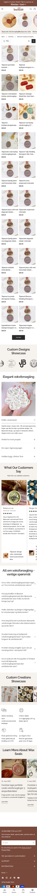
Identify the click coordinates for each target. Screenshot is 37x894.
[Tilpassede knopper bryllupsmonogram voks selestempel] (27, 314)
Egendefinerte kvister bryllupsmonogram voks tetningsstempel (9, 326)
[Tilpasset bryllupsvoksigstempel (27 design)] (9, 111)
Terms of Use (26, 847)
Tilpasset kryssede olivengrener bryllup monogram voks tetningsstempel (8, 297)
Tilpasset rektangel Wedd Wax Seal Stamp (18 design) (27, 95)
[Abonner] (33, 843)
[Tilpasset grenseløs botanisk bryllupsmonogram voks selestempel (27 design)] (9, 53)
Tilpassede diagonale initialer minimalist (26, 240)
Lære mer (4, 801)
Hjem (3, 36)
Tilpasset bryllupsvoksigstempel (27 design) (9, 124)
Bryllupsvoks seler (25, 31)
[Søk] (31, 9)
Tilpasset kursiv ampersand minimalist (26, 182)
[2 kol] (34, 41)
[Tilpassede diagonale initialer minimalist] (27, 227)
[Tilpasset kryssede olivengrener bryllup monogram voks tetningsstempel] (9, 285)
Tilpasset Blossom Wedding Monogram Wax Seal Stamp (26, 297)
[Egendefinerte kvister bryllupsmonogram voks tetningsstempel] (9, 314)
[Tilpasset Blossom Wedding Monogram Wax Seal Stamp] (27, 285)
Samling (10, 36)
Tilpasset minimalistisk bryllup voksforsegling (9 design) (9, 95)
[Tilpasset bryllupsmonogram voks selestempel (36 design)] (27, 53)
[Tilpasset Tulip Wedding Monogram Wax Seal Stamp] (27, 140)
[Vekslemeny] (2, 9)
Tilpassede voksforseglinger (10, 31)
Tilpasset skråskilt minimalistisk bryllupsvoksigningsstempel (9, 269)
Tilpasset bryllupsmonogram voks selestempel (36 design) (27, 66)
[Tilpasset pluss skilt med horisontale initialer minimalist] (27, 256)
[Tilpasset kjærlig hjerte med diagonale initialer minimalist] (9, 227)
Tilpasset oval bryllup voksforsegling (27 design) (26, 124)
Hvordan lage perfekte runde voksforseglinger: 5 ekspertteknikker (13, 788)
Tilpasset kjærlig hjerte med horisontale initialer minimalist (9, 182)
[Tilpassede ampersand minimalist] (27, 198)
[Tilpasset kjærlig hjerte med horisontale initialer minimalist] (9, 169)
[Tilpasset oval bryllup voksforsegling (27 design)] (27, 111)
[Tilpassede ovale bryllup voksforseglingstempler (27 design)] (9, 140)
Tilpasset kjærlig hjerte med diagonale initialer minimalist (9, 240)
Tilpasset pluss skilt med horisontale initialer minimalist (27, 269)
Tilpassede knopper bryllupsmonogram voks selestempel (27, 326)
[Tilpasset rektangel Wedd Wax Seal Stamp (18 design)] (27, 82)
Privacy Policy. (5, 850)
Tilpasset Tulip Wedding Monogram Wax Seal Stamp (27, 153)
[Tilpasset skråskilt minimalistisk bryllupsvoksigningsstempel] (9, 256)
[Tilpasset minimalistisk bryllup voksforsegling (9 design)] (9, 82)
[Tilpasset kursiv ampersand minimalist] (27, 169)
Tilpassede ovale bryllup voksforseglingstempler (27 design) (9, 153)
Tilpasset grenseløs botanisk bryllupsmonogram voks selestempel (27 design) (9, 66)
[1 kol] (29, 41)
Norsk (3, 873)
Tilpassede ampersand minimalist (26, 211)
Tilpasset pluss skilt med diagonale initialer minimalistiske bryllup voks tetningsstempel (9, 211)
